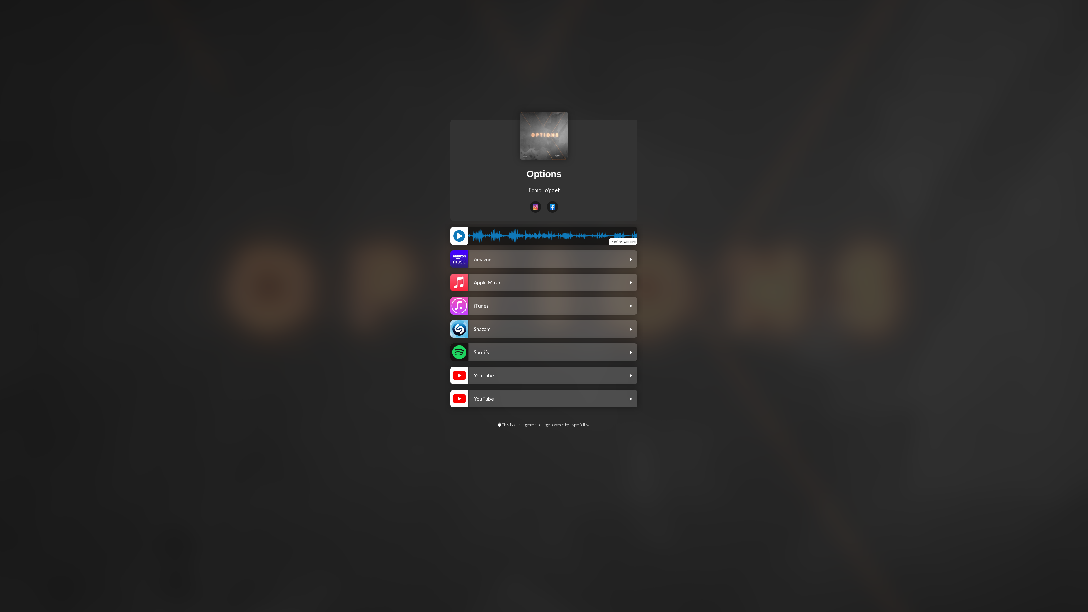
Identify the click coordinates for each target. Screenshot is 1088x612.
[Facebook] (552, 206)
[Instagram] (535, 206)
